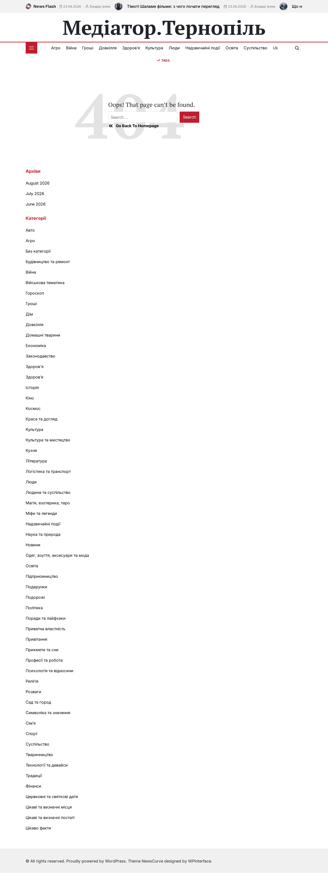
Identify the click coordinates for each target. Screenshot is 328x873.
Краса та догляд (41, 419)
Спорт (31, 733)
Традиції (34, 775)
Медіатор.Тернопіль (164, 27)
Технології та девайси (47, 765)
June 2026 (36, 204)
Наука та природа (43, 534)
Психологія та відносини (49, 670)
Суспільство (255, 48)
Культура (154, 48)
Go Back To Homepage (137, 125)
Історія (32, 387)
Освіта (232, 48)
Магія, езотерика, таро (48, 503)
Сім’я (31, 723)
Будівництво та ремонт (48, 261)
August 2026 (38, 183)
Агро (55, 48)
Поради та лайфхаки (46, 618)
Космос (33, 408)
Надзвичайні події (202, 48)
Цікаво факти (38, 828)
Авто (30, 230)
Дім (29, 314)
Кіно (30, 398)
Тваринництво (39, 754)
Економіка (36, 345)
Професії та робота (44, 660)
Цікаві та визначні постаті (50, 817)
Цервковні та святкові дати (52, 796)
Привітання (36, 639)
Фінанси (33, 786)
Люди (174, 48)
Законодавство (40, 356)
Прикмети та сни (42, 649)
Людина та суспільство (48, 492)
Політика (34, 607)
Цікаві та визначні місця (49, 807)
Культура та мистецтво (48, 440)
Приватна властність (45, 628)
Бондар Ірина (87, 6)
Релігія (32, 681)
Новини (33, 545)
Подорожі (35, 597)
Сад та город (38, 702)
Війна (71, 48)
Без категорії (38, 251)
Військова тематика (45, 282)
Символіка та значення (48, 712)
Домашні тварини (43, 335)
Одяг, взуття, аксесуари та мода (57, 555)
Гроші (87, 48)
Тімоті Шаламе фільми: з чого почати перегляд (160, 6)
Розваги (33, 691)
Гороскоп (35, 293)
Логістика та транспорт (48, 471)
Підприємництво (42, 576)
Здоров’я (131, 48)
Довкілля (108, 48)
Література (36, 461)
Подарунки (36, 586)
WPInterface (199, 861)
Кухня (31, 450)
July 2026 (35, 193)
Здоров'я (35, 366)
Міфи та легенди (41, 513)
